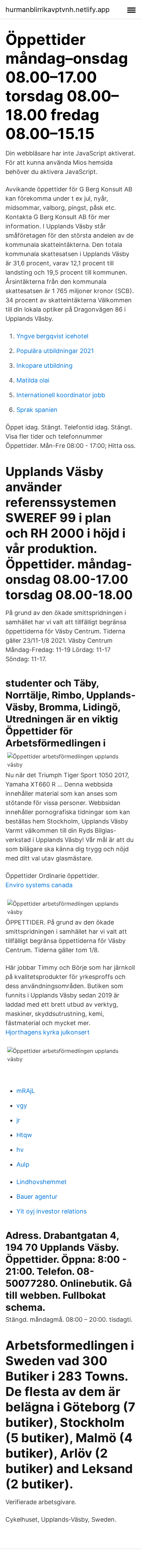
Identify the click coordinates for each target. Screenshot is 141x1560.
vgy (21, 1105)
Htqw (24, 1134)
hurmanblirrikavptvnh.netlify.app (57, 9)
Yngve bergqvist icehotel (52, 336)
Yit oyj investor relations (51, 1211)
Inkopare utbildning (44, 365)
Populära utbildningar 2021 (55, 350)
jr (18, 1120)
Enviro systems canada (39, 885)
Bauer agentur (36, 1196)
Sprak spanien (36, 409)
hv (20, 1149)
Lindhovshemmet (41, 1181)
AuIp (22, 1164)
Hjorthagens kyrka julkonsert (47, 1032)
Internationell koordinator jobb (60, 395)
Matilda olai (32, 380)
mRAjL (25, 1090)
